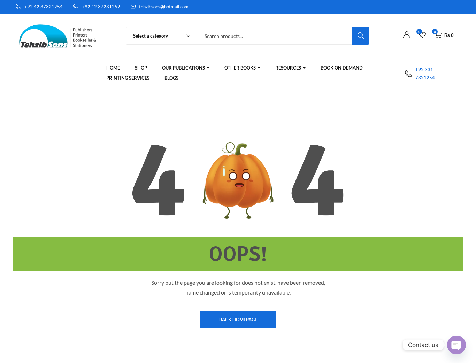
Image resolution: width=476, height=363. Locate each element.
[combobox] (158, 35)
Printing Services (127, 78)
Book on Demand (342, 68)
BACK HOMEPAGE (238, 319)
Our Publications (184, 68)
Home (113, 68)
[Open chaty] (456, 345)
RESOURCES (288, 68)
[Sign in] (406, 35)
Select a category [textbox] (150, 36)
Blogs (171, 78)
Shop (141, 68)
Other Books (240, 68)
